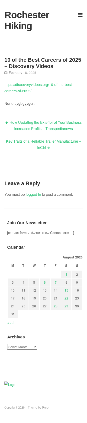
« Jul (10, 322)
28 (56, 306)
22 (66, 298)
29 (66, 306)
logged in (33, 194)
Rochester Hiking (16, 20)
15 (66, 290)
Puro (45, 407)
